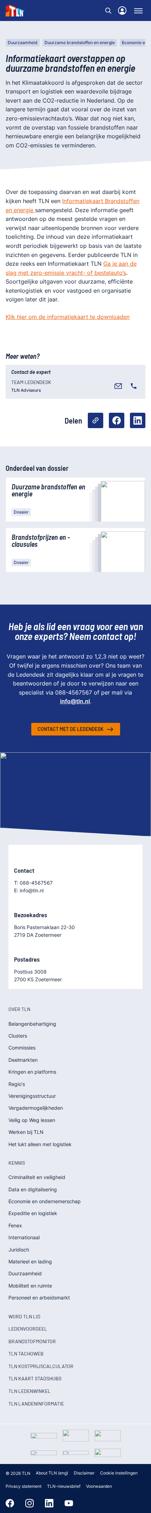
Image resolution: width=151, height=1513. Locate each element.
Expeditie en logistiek (32, 1213)
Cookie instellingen (119, 1473)
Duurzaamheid (23, 42)
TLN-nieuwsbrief (63, 1486)
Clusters (17, 1036)
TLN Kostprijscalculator (40, 1366)
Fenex (15, 1225)
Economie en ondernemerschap (44, 1201)
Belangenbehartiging (32, 1024)
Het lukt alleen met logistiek (40, 1144)
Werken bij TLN (26, 1132)
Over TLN (19, 1009)
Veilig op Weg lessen (31, 1120)
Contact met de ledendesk (71, 729)
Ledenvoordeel (27, 1329)
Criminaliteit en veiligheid (36, 1177)
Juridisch (18, 1250)
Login (122, 10)
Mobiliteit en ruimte (30, 1286)
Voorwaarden (99, 1486)
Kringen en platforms (32, 1072)
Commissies (21, 1048)
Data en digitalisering (32, 1189)
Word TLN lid (24, 1316)
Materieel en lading (30, 1261)
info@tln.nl (75, 701)
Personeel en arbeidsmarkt (39, 1298)
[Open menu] (138, 11)
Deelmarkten (23, 1060)
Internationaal (24, 1237)
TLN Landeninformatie (36, 1404)
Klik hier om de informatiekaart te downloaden (68, 316)
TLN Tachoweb (26, 1354)
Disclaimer (84, 1473)
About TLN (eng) (52, 1473)
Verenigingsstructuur (32, 1096)
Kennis (16, 1163)
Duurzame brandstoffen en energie (80, 42)
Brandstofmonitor (32, 1341)
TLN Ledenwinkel (29, 1391)
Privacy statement (23, 1486)
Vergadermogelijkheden (35, 1108)
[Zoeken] (108, 10)
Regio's (16, 1084)
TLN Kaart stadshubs (34, 1378)
